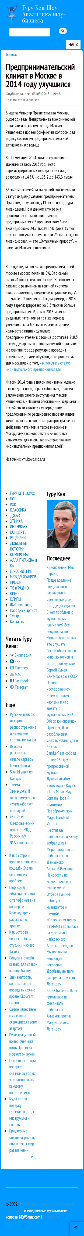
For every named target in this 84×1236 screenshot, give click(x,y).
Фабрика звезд (22, 604)
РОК (13, 504)
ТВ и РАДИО (19, 588)
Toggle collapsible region (77, 1229)
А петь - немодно (60, 945)
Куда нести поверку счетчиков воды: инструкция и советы (22, 1111)
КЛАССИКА (18, 510)
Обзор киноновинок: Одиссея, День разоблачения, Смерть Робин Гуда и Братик (62, 733)
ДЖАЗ (15, 515)
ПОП (13, 499)
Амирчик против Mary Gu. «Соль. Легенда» (59, 1022)
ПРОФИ (15, 582)
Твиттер (21, 668)
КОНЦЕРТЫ (18, 532)
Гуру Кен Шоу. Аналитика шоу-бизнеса (44, 14)
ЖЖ (17, 674)
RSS (17, 661)
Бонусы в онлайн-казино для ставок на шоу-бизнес (23, 964)
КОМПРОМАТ (20, 554)
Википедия (22, 655)
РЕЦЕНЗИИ (18, 538)
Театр (14, 616)
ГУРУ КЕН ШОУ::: (22, 493)
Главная (12, 54)
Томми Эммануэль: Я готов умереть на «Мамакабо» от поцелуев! (23, 797)
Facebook (21, 681)
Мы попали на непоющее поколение (57, 958)
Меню (73, 44)
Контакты (17, 621)
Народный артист (23, 610)
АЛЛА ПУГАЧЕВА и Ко (23, 562)
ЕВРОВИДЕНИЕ (21, 571)
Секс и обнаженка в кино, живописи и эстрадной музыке (61, 657)
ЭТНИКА (16, 521)
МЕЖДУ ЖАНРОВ (23, 577)
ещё (34, 1156)
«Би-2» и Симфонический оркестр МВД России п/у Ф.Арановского (22, 829)
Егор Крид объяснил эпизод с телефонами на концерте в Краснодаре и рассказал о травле (22, 906)
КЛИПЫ (15, 599)
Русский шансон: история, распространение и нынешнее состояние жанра (23, 727)
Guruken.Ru (51, 1217)
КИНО (14, 593)
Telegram (21, 687)
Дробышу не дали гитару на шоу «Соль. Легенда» (62, 977)
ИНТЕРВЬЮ (18, 526)
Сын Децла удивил (61, 605)
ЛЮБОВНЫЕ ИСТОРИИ (19, 546)
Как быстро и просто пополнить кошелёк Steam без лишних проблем (23, 868)
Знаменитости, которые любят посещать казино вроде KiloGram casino (22, 989)
